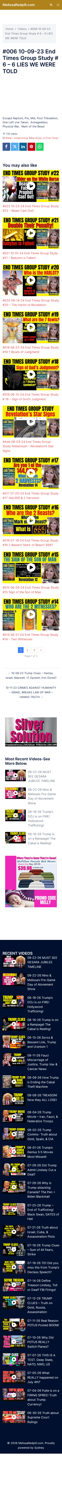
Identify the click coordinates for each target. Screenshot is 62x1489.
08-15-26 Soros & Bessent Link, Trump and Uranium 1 (41, 1042)
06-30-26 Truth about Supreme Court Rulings (43, 1417)
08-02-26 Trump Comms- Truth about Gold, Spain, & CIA (42, 1134)
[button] (51, 4)
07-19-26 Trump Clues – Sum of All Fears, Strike (43, 1249)
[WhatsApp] (40, 147)
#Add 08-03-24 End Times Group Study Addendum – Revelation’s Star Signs (28, 446)
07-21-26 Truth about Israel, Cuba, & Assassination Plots (42, 1232)
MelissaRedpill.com (19, 5)
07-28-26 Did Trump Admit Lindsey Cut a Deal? (42, 1169)
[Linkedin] (23, 147)
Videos (22, 29)
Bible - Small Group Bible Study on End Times (32, 138)
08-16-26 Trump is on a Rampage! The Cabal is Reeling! (41, 838)
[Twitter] (14, 147)
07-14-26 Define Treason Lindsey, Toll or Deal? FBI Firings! (42, 1285)
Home (9, 29)
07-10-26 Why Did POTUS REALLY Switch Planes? (40, 1342)
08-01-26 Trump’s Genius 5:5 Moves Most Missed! (40, 1152)
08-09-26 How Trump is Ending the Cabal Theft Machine (43, 1082)
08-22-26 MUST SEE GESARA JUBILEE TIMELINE (41, 776)
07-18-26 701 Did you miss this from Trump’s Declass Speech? (43, 1267)
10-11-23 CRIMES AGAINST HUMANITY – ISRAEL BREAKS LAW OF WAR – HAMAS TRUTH (31, 692)
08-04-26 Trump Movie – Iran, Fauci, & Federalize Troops (42, 1116)
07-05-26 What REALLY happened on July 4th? (42, 1377)
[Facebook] (6, 147)
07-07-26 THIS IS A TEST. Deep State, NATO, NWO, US (41, 1359)
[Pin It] (31, 147)
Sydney (39, 1447)
